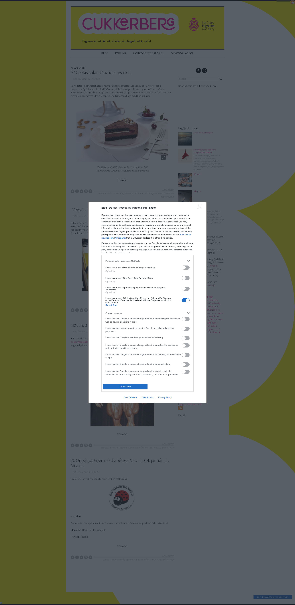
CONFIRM (125, 386)
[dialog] (147, 302)
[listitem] (147, 260)
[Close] (201, 208)
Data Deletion (130, 397)
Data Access (147, 397)
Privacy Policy (165, 397)
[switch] (186, 268)
